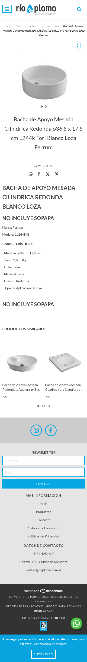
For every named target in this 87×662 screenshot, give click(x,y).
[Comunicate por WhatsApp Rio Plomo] (76, 623)
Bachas (31, 26)
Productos (43, 512)
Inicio (7, 26)
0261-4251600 (43, 554)
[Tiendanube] (43, 592)
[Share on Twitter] (47, 174)
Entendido (44, 654)
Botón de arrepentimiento (43, 617)
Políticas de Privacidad (43, 536)
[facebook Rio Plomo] (51, 430)
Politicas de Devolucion (43, 528)
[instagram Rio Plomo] (36, 430)
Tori (56, 26)
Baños (19, 26)
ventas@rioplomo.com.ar (43, 570)
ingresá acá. (43, 610)
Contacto (44, 520)
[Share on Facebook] (38, 174)
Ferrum (45, 26)
